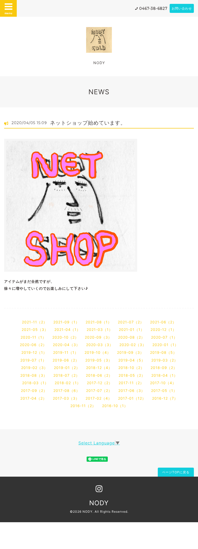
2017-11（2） (131, 383)
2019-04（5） (131, 360)
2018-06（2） (99, 375)
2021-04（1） (67, 329)
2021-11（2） (34, 322)
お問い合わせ (182, 8)
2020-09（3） (98, 337)
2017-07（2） (99, 390)
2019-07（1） (33, 360)
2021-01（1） (131, 329)
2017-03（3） (66, 398)
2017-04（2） (33, 398)
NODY (99, 503)
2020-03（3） (99, 344)
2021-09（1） (66, 322)
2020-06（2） (33, 344)
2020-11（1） (33, 337)
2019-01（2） (67, 367)
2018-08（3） (33, 375)
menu (8, 13)
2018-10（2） (131, 367)
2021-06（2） (163, 322)
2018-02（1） (68, 383)
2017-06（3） (131, 390)
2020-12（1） (163, 329)
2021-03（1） (100, 329)
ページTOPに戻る (175, 472)
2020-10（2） (65, 337)
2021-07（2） (131, 322)
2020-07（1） (164, 337)
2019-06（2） (66, 360)
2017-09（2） (34, 390)
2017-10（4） (163, 383)
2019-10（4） (98, 352)
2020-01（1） (165, 344)
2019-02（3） (34, 367)
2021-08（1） (99, 322)
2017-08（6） (66, 390)
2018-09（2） (164, 367)
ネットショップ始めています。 (88, 123)
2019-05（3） (98, 360)
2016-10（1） (115, 406)
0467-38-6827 (153, 8)
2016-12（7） (165, 398)
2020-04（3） (66, 344)
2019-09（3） (130, 352)
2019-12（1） (34, 352)
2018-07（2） (66, 375)
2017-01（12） (132, 398)
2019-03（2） (164, 360)
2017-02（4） (99, 398)
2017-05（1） (164, 390)
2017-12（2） (99, 383)
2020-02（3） (132, 344)
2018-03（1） (35, 383)
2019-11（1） (65, 352)
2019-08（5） (163, 352)
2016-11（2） (83, 406)
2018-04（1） (164, 375)
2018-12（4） (99, 367)
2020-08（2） (131, 337)
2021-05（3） (35, 329)
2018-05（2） (132, 375)
